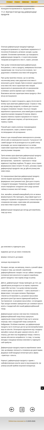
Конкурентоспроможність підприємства (17, 8)
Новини (17, 2)
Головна (9, 2)
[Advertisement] (22, 30)
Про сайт (34, 2)
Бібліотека (26, 2)
